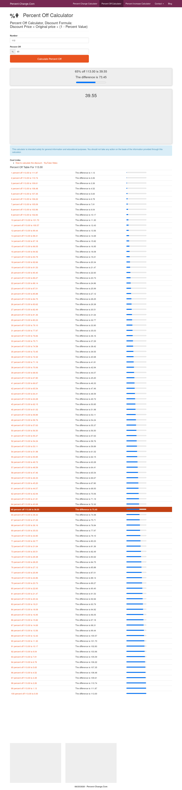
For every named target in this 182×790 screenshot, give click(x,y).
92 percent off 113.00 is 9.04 (24, 651)
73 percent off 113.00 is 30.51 (24, 551)
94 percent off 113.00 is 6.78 (24, 662)
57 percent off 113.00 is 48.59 (24, 467)
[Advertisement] (91, 123)
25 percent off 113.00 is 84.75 (24, 299)
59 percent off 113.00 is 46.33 (24, 477)
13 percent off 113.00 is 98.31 (24, 235)
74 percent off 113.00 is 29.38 (24, 556)
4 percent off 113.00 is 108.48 (24, 188)
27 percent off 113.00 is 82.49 (24, 309)
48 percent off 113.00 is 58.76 (24, 420)
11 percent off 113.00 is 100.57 (25, 225)
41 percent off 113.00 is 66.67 (24, 383)
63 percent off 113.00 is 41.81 (24, 498)
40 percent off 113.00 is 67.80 (24, 377)
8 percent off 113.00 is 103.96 (24, 209)
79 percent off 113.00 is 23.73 (24, 583)
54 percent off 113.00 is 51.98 (24, 451)
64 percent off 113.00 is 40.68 (24, 504)
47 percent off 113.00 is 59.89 (24, 414)
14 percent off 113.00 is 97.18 (24, 241)
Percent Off (111, 3)
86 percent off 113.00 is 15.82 (24, 619)
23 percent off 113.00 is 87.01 (24, 288)
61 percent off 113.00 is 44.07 (24, 488)
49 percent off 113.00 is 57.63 (24, 425)
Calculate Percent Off (49, 59)
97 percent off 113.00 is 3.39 (24, 677)
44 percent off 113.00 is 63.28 (24, 398)
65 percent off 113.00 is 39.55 (25, 509)
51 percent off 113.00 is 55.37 (24, 435)
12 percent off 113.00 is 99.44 (24, 230)
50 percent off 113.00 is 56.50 (24, 430)
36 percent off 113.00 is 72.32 (24, 356)
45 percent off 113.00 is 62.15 (24, 404)
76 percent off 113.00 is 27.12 (24, 567)
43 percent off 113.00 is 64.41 (24, 393)
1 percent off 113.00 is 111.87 (24, 172)
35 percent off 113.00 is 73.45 (24, 351)
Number (13, 35)
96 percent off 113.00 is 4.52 (24, 672)
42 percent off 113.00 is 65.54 (24, 388)
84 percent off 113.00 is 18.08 (24, 609)
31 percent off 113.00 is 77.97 (24, 330)
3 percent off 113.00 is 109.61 (24, 183)
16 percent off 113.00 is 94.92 (24, 251)
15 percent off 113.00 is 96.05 (24, 246)
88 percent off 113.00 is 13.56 (24, 630)
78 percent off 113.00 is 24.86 (24, 577)
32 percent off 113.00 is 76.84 (24, 335)
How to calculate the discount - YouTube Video (36, 162)
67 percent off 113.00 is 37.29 (24, 520)
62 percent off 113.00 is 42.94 (24, 493)
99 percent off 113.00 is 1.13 (24, 688)
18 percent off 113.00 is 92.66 (24, 262)
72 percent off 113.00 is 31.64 (24, 546)
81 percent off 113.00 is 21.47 (24, 593)
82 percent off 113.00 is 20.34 (24, 598)
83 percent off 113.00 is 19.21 (24, 604)
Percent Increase (138, 3)
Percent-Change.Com (22, 3)
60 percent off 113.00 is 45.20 (24, 483)
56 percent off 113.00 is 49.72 (24, 462)
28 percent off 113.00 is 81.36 (24, 314)
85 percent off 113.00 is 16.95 (24, 614)
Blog (170, 3)
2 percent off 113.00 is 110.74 (24, 177)
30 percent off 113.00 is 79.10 (24, 325)
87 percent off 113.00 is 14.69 (24, 625)
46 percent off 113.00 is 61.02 (24, 409)
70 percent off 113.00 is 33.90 (24, 535)
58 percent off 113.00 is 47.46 (24, 472)
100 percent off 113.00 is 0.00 (24, 693)
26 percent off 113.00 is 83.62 (24, 304)
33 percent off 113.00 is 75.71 (24, 341)
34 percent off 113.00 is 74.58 (24, 346)
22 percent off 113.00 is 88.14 (24, 283)
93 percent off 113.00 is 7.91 (24, 656)
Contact (158, 3)
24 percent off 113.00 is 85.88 (24, 293)
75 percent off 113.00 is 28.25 (24, 562)
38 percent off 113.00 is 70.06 (24, 367)
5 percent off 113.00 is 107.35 (24, 193)
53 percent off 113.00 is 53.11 (24, 446)
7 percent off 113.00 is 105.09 (24, 204)
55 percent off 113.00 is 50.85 (24, 456)
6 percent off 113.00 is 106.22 (24, 199)
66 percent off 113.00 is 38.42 (24, 514)
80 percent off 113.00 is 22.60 (24, 588)
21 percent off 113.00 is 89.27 (24, 277)
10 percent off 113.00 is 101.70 (25, 220)
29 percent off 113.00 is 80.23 (24, 320)
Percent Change (85, 3)
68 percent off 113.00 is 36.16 (24, 525)
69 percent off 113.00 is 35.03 (24, 530)
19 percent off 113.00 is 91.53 (24, 267)
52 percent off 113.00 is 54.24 (24, 441)
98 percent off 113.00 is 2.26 (24, 683)
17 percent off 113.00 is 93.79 (24, 256)
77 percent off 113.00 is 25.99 (24, 572)
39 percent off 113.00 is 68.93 (24, 372)
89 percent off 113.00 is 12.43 (24, 635)
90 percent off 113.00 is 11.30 (24, 641)
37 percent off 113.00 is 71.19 (24, 362)
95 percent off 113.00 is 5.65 (24, 667)
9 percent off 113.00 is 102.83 (24, 214)
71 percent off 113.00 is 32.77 (24, 541)
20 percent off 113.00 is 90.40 (24, 272)
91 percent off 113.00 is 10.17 (24, 646)
